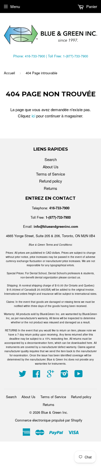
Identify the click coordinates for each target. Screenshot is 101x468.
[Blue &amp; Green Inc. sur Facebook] (36, 375)
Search (51, 159)
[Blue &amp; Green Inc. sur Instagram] (64, 375)
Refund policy (50, 181)
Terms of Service (50, 174)
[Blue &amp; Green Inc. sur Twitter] (22, 375)
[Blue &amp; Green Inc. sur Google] (50, 375)
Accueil (9, 72)
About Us (51, 166)
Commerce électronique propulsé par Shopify (48, 420)
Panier (91, 6)
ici (33, 115)
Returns (50, 188)
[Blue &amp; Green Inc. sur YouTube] (79, 375)
